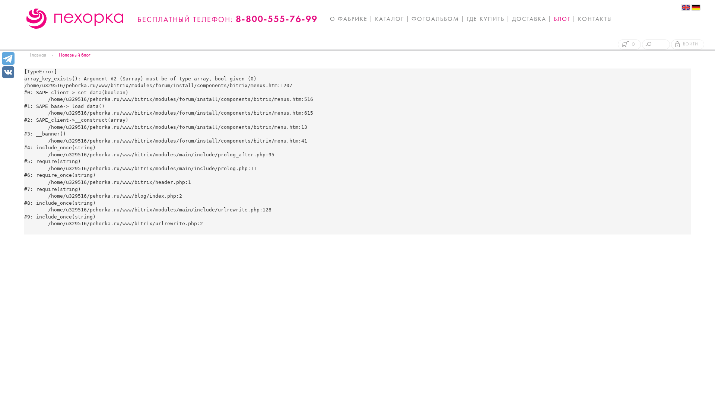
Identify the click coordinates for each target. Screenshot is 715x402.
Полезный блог (74, 55)
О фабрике (349, 19)
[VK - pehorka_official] (8, 72)
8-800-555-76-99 (277, 19)
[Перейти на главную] (75, 19)
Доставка (529, 19)
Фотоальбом (435, 19)
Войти (690, 44)
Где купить (486, 19)
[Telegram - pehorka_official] (8, 58)
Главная (38, 55)
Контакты (595, 19)
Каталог (389, 19)
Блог (562, 19)
